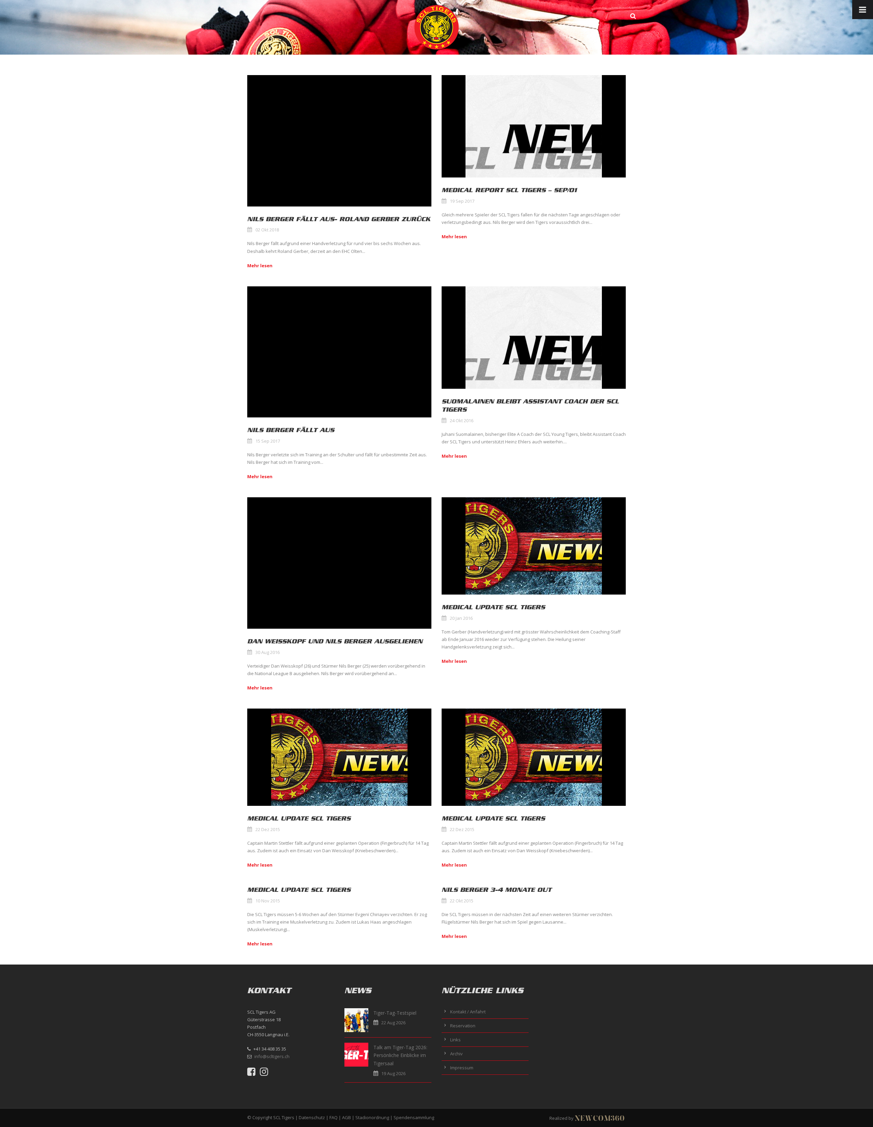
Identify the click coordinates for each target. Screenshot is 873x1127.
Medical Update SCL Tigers (493, 607)
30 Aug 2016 (267, 652)
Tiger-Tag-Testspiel (394, 1013)
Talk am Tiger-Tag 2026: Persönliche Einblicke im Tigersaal (400, 1055)
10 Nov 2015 (267, 901)
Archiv (456, 1054)
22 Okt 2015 (461, 901)
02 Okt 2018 (267, 230)
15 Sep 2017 (267, 441)
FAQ (333, 1117)
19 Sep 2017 (462, 201)
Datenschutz (312, 1117)
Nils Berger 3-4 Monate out (496, 890)
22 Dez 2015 (267, 829)
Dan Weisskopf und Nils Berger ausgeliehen (335, 641)
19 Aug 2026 (393, 1073)
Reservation (462, 1026)
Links (455, 1040)
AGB (346, 1117)
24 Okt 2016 (461, 420)
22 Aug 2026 (393, 1022)
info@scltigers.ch (272, 1056)
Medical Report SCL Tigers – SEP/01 (509, 190)
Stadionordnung (372, 1117)
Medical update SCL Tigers (299, 890)
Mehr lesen (259, 265)
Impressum (461, 1068)
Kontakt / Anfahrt (468, 1012)
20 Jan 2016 (461, 618)
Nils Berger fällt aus (290, 430)
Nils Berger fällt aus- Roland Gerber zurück (338, 219)
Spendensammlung (414, 1117)
